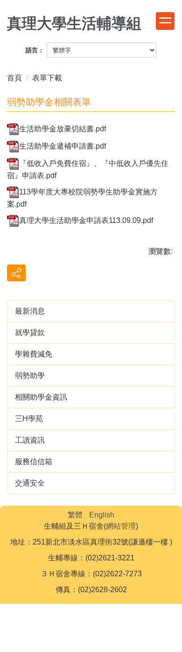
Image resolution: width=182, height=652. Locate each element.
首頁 (14, 78)
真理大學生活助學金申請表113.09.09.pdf (86, 220)
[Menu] (165, 21)
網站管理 (121, 526)
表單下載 (47, 78)
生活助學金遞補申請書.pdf (62, 146)
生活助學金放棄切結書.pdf (62, 129)
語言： (35, 50)
